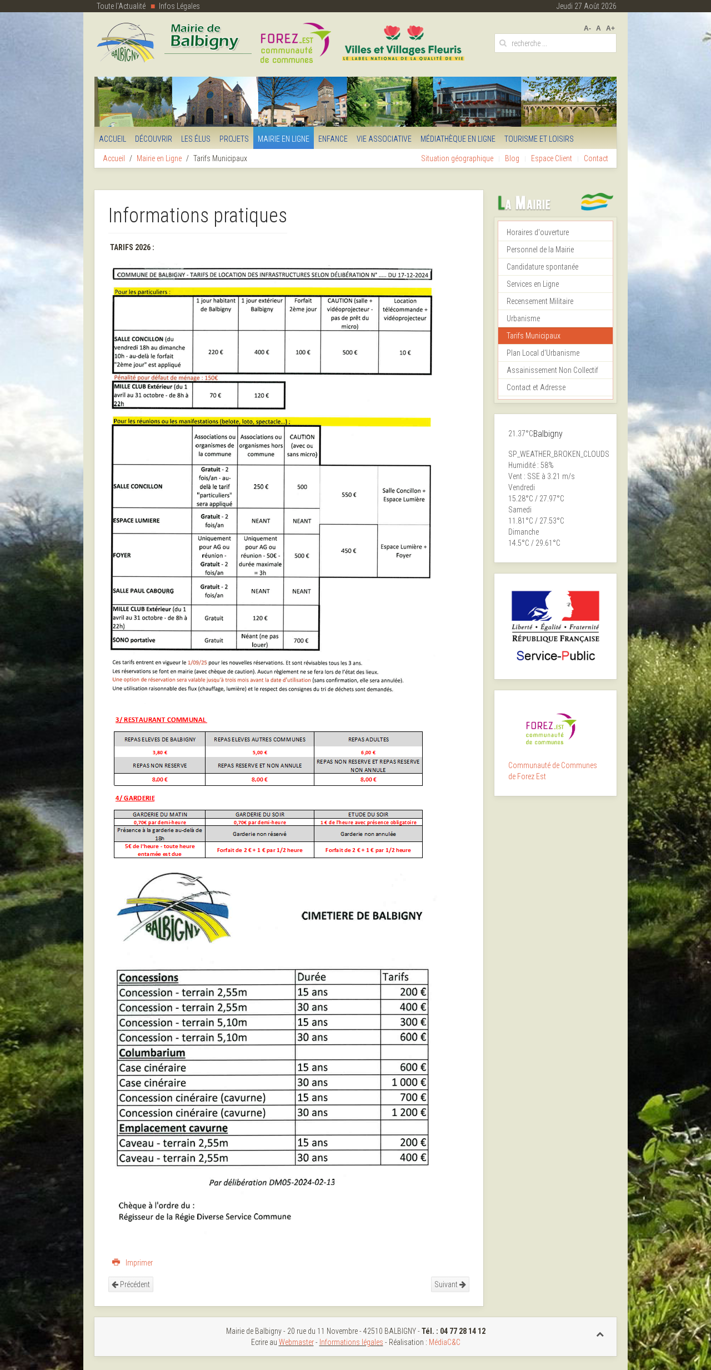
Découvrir (153, 138)
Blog (512, 158)
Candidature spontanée (542, 266)
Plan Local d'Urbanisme (543, 352)
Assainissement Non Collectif (552, 370)
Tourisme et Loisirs (539, 138)
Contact (596, 158)
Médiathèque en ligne (457, 138)
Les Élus (196, 138)
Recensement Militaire (540, 301)
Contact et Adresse (536, 387)
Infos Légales (179, 6)
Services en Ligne (533, 284)
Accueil (112, 138)
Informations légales (351, 1342)
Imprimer (138, 1262)
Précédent (134, 1284)
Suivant (446, 1284)
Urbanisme (523, 318)
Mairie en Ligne (283, 138)
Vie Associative (384, 138)
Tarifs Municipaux (533, 335)
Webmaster (296, 1342)
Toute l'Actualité (121, 6)
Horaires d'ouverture (538, 232)
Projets (234, 138)
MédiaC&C (444, 1342)
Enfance (333, 138)
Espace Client (551, 158)
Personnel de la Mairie (540, 249)
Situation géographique (457, 158)
